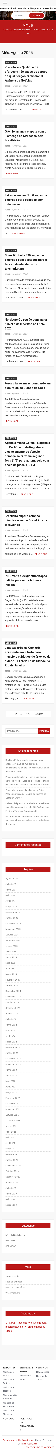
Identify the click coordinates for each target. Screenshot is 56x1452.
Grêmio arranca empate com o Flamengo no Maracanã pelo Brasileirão (25, 136)
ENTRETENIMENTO (15, 1235)
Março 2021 (11, 1148)
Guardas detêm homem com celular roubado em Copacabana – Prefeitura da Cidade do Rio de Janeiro (28, 820)
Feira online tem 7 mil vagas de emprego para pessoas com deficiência (26, 199)
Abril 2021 (10, 1143)
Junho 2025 (11, 957)
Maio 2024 (10, 1030)
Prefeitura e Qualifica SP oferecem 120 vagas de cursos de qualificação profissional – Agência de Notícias (26, 74)
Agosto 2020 (12, 1182)
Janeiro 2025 (12, 985)
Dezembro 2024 (13, 991)
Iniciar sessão (12, 1276)
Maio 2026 (10, 895)
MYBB (28, 25)
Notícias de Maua (25, 1377)
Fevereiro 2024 (13, 1047)
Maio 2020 (10, 1199)
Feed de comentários (16, 1287)
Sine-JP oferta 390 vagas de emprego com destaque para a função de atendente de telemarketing (26, 262)
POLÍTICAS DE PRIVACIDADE (27, 1424)
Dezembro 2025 (13, 923)
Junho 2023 (11, 1070)
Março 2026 (11, 906)
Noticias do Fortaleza (8, 1381)
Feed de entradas (14, 1282)
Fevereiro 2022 (13, 1098)
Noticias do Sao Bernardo (10, 1397)
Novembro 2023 (13, 1064)
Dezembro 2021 (13, 1103)
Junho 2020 (11, 1194)
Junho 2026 (11, 890)
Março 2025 (11, 974)
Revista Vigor (42, 1372)
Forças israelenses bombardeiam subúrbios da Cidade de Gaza (28, 385)
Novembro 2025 (13, 929)
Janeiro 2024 (12, 1053)
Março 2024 (11, 1042)
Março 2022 (11, 1092)
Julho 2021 (11, 1132)
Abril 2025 (10, 968)
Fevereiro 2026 (13, 912)
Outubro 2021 (12, 1115)
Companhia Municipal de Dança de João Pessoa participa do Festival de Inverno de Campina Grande (26, 794)
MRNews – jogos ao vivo (19, 1323)
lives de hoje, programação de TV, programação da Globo (26, 1327)
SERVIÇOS (11, 1246)
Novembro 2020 (13, 1165)
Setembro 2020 (13, 1177)
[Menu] (5, 3)
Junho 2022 (11, 1075)
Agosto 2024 (12, 1013)
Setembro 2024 (13, 1008)
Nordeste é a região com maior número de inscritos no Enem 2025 (26, 324)
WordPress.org (13, 1293)
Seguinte (38, 714)
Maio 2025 (10, 963)
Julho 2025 (11, 952)
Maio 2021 (10, 1137)
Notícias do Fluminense (8, 1405)
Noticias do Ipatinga (8, 1389)
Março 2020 (11, 1205)
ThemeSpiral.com (29, 1444)
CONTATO (8, 1418)
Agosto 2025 (12, 946)
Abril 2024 (10, 1036)
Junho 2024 (11, 1025)
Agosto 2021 (12, 1126)
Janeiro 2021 (12, 1160)
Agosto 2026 (12, 878)
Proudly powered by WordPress (18, 1440)
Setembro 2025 (13, 940)
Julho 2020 (11, 1188)
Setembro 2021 (13, 1120)
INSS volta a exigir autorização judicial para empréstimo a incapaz (26, 580)
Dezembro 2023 (13, 1058)
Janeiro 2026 (12, 918)
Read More (35, 110)
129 (28, 714)
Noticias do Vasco (8, 1374)
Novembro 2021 (13, 1109)
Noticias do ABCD (41, 1378)
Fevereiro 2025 (13, 980)
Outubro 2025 (12, 935)
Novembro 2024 (13, 996)
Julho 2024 (11, 1019)
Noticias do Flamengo (8, 1412)
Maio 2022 (10, 1081)
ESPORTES (11, 62)
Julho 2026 (11, 884)
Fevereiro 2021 (13, 1154)
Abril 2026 (10, 901)
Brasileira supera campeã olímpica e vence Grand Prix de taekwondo (26, 520)
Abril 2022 (10, 1087)
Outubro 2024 (12, 1002)
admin (7, 86)
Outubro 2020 (12, 1171)
